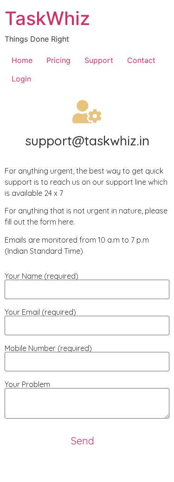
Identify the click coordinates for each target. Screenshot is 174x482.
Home (22, 60)
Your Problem (27, 385)
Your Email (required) (40, 312)
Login (21, 78)
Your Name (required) (41, 276)
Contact (141, 60)
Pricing (58, 60)
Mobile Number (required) (48, 348)
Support (98, 60)
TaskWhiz (47, 18)
